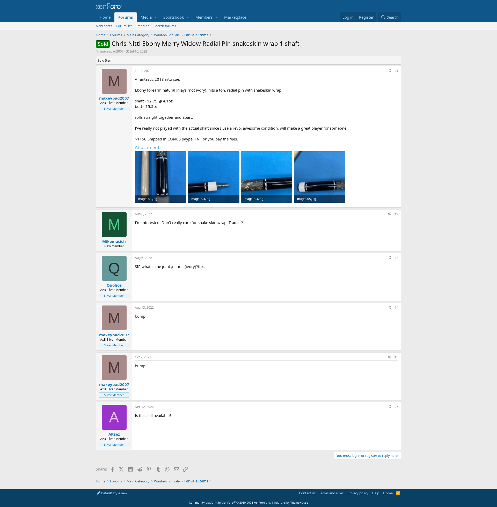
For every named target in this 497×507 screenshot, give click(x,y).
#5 (396, 357)
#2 (396, 214)
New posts (104, 26)
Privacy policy (357, 493)
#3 (396, 258)
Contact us (307, 493)
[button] (155, 17)
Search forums (165, 26)
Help (375, 493)
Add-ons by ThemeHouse (291, 502)
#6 (396, 407)
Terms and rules (331, 493)
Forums (125, 17)
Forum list (124, 26)
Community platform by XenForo (230, 502)
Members (204, 17)
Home (105, 17)
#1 (396, 71)
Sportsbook (173, 17)
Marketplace (235, 17)
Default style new (113, 493)
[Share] (389, 71)
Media (146, 17)
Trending (143, 26)
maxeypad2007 (111, 51)
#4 (396, 307)
